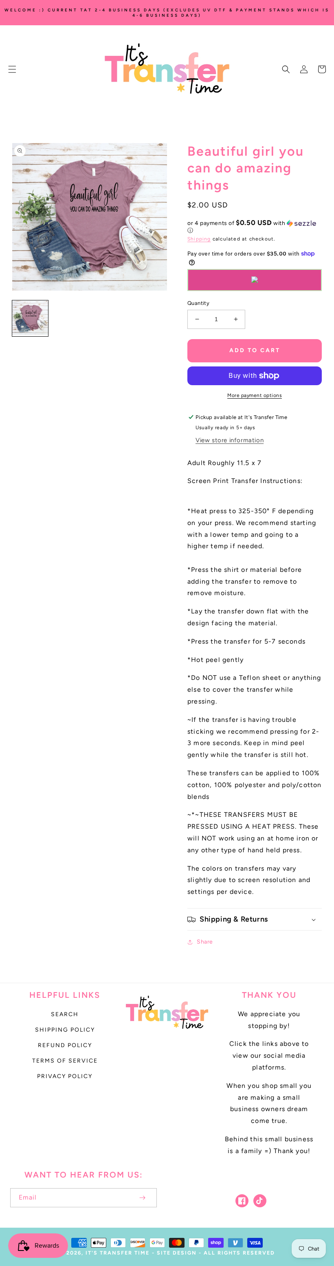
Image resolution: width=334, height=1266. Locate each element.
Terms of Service (65, 1060)
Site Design (177, 1253)
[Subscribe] (142, 1197)
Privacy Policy (64, 1076)
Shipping (199, 239)
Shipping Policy (65, 1029)
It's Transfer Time (117, 1253)
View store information (230, 440)
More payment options (254, 395)
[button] (12, 69)
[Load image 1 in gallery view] (30, 318)
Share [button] (205, 941)
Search (65, 1014)
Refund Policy (65, 1045)
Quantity (198, 303)
